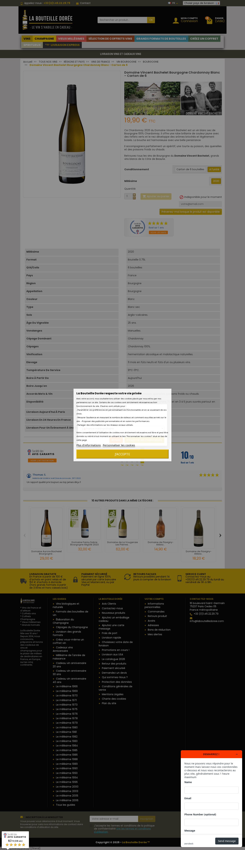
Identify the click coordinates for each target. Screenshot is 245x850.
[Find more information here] (211, 798)
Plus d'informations (88, 445)
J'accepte (122, 454)
